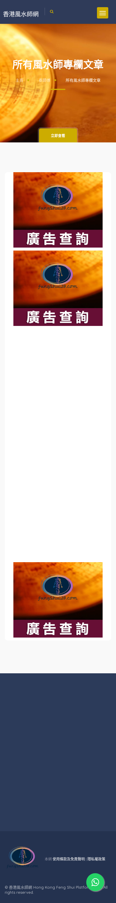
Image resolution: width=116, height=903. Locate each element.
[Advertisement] (58, 366)
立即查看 (58, 135)
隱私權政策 (96, 859)
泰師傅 (44, 80)
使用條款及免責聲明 (69, 859)
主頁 (19, 80)
